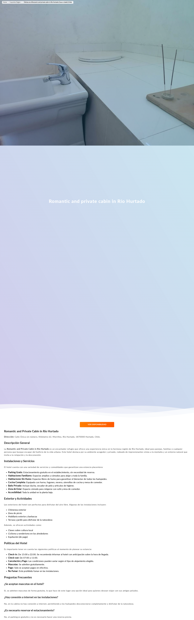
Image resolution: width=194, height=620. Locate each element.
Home (5, 2)
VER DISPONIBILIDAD (97, 424)
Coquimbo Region (15, 2)
